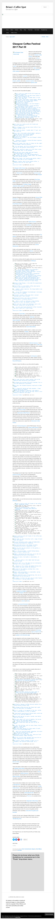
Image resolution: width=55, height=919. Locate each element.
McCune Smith (16, 761)
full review (38, 630)
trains (28, 600)
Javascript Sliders (17, 164)
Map (21, 29)
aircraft (23, 600)
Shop (25, 29)
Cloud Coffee (22, 313)
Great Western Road (17, 203)
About (12, 29)
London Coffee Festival (33, 427)
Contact (16, 29)
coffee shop (39, 344)
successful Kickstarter (23, 604)
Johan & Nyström (16, 320)
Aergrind (21, 592)
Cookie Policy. (17, 917)
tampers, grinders (16, 81)
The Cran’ (29, 796)
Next (47, 36)
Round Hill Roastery (17, 360)
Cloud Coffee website (31, 326)
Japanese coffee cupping (18, 186)
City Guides (37, 29)
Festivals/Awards (28, 849)
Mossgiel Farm (17, 784)
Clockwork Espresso (21, 425)
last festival (28, 225)
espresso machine (30, 81)
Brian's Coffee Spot (16, 7)
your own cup (37, 173)
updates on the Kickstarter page (23, 635)
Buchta (31, 251)
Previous (43, 36)
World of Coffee (22, 409)
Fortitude (26, 331)
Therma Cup (19, 173)
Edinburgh (33, 260)
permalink (20, 850)
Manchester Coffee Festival (24, 412)
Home (7, 29)
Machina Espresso (34, 343)
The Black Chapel (27, 184)
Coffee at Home (14, 32)
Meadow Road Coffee (19, 768)
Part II (15, 66)
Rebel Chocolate (16, 776)
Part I (38, 58)
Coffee (23, 849)
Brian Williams (39, 849)
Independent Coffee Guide (32, 800)
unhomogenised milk (28, 792)
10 (22, 727)
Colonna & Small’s (17, 474)
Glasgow (40, 174)
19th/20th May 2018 (17, 818)
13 (37, 154)
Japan (34, 68)
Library (7, 32)
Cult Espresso (34, 356)
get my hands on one (36, 631)
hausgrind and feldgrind (21, 591)
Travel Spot (30, 29)
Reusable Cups (44, 29)
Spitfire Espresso (32, 221)
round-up (25, 76)
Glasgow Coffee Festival (20, 168)
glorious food (34, 82)
